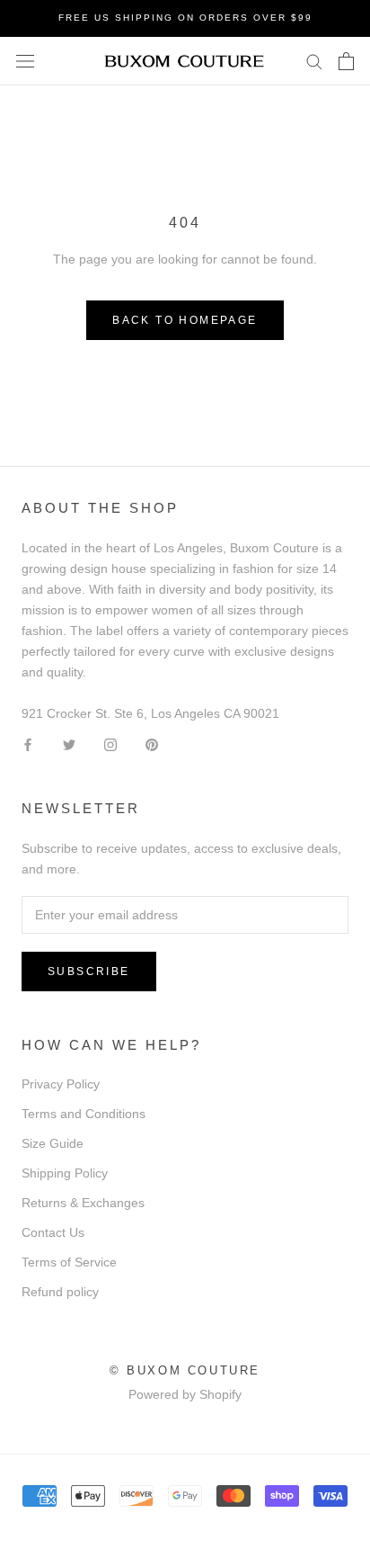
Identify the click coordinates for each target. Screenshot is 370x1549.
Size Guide (53, 1143)
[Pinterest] (151, 744)
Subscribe (89, 971)
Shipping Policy (65, 1173)
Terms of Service (69, 1262)
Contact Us (53, 1232)
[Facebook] (28, 744)
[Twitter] (69, 744)
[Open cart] (346, 61)
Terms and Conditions (83, 1113)
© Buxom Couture (185, 1370)
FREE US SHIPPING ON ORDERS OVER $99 (185, 17)
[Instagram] (110, 744)
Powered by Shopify (185, 1394)
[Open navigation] (25, 60)
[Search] (314, 60)
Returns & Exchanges (83, 1202)
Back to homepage (184, 320)
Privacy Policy (61, 1084)
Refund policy (60, 1292)
